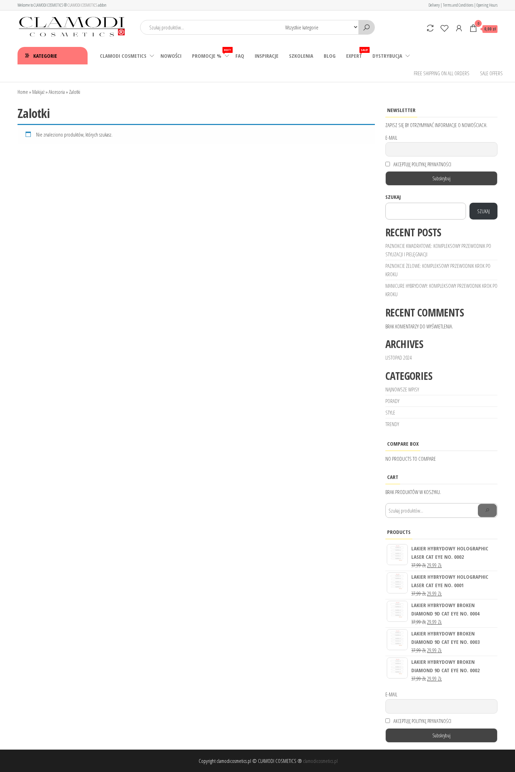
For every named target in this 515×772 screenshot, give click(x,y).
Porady (392, 400)
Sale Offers (491, 73)
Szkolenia (301, 55)
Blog (330, 55)
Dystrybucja (387, 55)
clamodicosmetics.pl (320, 760)
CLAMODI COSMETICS (82, 5)
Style (390, 412)
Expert (356, 53)
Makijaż (38, 91)
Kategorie (45, 55)
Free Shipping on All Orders (441, 73)
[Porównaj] (430, 28)
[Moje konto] (459, 28)
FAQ (239, 55)
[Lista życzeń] (444, 28)
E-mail (391, 137)
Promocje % (211, 53)
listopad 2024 (398, 357)
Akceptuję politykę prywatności (421, 164)
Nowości (170, 55)
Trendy (392, 423)
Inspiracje (267, 55)
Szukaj (393, 196)
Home (23, 91)
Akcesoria (57, 91)
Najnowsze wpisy (402, 389)
